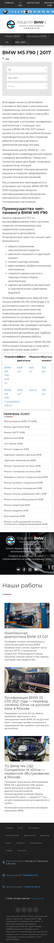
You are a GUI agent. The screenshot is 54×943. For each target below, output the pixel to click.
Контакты (22, 850)
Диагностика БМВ (14, 438)
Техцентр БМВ (37, 898)
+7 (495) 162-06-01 (31, 887)
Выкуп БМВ (29, 835)
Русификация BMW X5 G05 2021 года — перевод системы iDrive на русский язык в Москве (27, 703)
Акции (8, 843)
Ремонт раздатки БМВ (16, 510)
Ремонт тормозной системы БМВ (22, 466)
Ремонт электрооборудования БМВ (23, 499)
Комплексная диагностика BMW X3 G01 (26, 635)
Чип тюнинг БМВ (13, 443)
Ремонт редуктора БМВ (17, 505)
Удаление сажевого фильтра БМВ (22, 454)
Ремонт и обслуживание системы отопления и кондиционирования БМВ (25, 523)
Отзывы (8, 850)
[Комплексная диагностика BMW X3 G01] (27, 615)
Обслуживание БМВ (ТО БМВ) (20, 421)
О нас (20, 4)
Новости (20, 843)
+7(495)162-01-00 (30, 875)
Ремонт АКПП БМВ (14, 432)
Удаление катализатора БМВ (20, 460)
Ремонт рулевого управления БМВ (23, 482)
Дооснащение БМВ (14, 516)
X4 (47, 11)
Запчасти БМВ (12, 835)
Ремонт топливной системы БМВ (22, 471)
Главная (9, 3)
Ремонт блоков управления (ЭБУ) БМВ (25, 494)
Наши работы (36, 843)
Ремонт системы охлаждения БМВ (23, 488)
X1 (34, 11)
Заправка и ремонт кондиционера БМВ (26, 477)
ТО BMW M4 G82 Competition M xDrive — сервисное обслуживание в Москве (26, 772)
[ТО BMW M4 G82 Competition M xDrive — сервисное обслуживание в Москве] (27, 748)
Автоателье (33, 3)
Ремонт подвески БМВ (16, 449)
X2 (39, 11)
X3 (43, 11)
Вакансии (45, 835)
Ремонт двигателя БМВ (17, 427)
